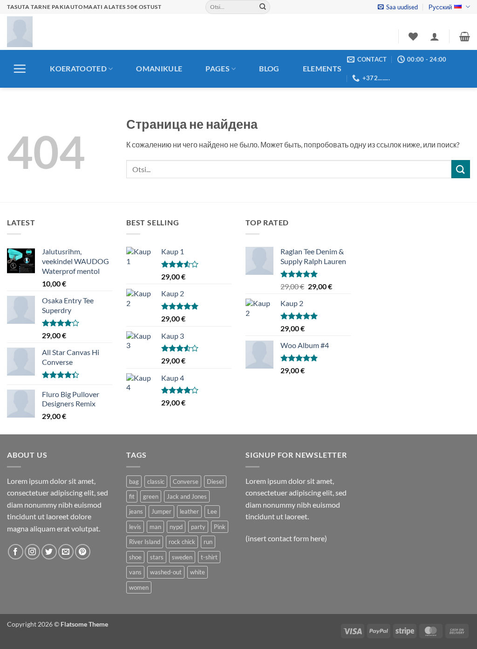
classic (155, 481)
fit (132, 496)
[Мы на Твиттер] (49, 551)
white (197, 572)
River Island (144, 541)
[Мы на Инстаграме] (32, 551)
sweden (182, 557)
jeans (136, 511)
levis (135, 526)
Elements (322, 68)
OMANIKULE (159, 68)
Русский (440, 7)
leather (189, 511)
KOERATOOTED (78, 68)
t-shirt (209, 557)
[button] (398, 7)
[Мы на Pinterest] (82, 551)
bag (134, 481)
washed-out (166, 572)
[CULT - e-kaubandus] (20, 32)
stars (157, 557)
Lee (212, 511)
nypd (176, 526)
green (150, 496)
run (208, 541)
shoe (135, 557)
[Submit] (263, 7)
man (155, 526)
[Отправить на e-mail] (66, 551)
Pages (217, 68)
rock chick (182, 541)
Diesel (215, 481)
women (139, 587)
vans (135, 572)
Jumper (161, 511)
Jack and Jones (187, 496)
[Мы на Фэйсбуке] (15, 551)
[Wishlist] (413, 36)
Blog (269, 68)
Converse (185, 481)
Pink (219, 526)
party (198, 526)
